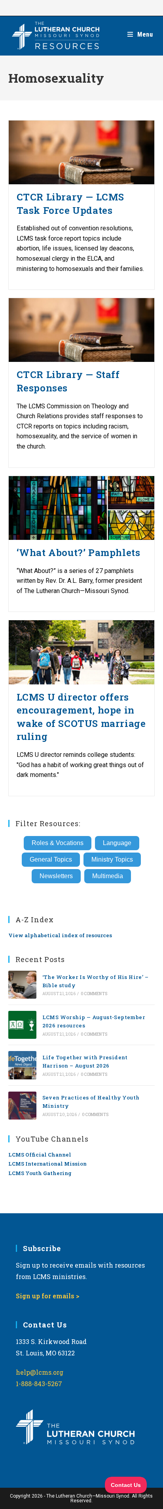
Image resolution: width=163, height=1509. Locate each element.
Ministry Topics (112, 859)
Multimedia (107, 876)
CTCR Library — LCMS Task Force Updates (70, 204)
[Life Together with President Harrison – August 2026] (22, 1065)
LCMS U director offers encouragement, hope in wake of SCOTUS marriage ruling (81, 717)
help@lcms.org (39, 1372)
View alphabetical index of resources (60, 935)
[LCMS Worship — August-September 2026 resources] (22, 1025)
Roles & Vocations (57, 843)
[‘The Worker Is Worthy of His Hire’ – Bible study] (22, 985)
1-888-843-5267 (39, 1383)
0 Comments (94, 993)
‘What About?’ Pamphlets (78, 552)
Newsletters (56, 876)
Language (117, 843)
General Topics (51, 859)
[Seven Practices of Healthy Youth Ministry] (22, 1106)
